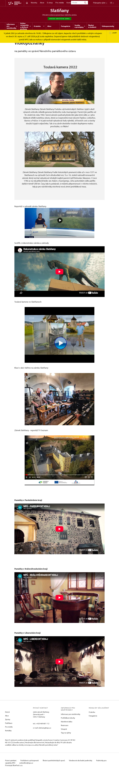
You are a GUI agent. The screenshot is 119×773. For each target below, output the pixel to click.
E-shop (50, 3)
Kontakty (8, 730)
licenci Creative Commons (57, 740)
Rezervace (64, 725)
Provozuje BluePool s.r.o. (14, 765)
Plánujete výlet (99, 3)
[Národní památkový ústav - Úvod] (14, 3)
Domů (7, 712)
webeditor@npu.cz (26, 763)
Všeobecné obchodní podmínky (81, 760)
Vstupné (64, 729)
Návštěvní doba (66, 721)
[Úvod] (27, 3)
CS (111, 3)
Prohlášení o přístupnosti (29, 760)
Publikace (8, 723)
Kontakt (69, 3)
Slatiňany (59, 10)
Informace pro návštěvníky (70, 714)
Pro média (59, 3)
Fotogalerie (93, 716)
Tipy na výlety (66, 733)
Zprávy (7, 719)
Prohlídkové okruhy (68, 718)
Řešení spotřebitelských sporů (54, 760)
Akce (42, 3)
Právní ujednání (11, 760)
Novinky (34, 3)
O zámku (92, 712)
